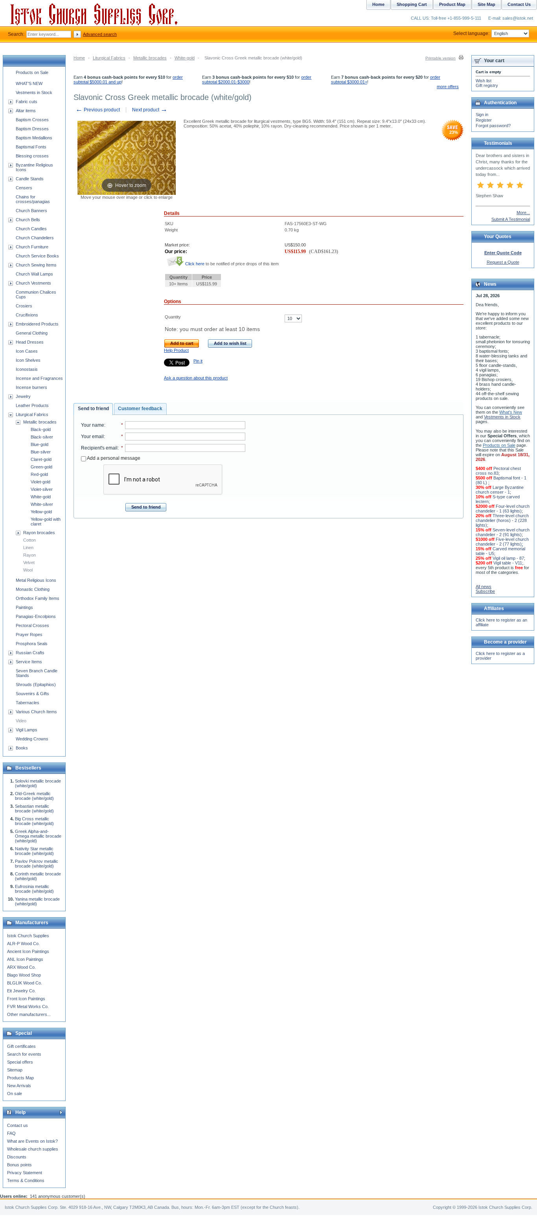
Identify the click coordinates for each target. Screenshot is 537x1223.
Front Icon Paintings (26, 998)
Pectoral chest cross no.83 (498, 471)
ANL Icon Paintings (25, 959)
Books (22, 748)
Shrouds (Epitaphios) (36, 684)
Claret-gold (41, 459)
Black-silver (42, 437)
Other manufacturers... (29, 1014)
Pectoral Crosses (32, 625)
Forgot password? (493, 125)
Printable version (440, 58)
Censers (24, 187)
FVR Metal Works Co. (28, 1006)
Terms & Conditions (25, 1180)
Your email (92, 436)
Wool (28, 570)
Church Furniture (32, 246)
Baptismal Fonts (31, 146)
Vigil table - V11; (508, 563)
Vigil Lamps (26, 729)
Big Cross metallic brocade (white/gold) (34, 821)
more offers (448, 86)
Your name (92, 425)
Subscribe (485, 591)
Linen (28, 547)
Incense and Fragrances (39, 378)
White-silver (42, 504)
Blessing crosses (32, 156)
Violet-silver (42, 489)
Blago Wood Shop (24, 975)
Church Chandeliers (35, 237)
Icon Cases (27, 351)
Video (21, 720)
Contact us (17, 1125)
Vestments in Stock (34, 92)
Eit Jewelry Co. (21, 990)
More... (523, 212)
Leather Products (32, 405)
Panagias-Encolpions (36, 616)
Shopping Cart (412, 4)
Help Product (176, 350)
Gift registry (487, 85)
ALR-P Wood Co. (23, 943)
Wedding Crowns (32, 738)
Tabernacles (27, 702)
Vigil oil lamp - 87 (508, 558)
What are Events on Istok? (32, 1141)
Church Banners (31, 210)
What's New (510, 412)
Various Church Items (36, 711)
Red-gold (39, 474)
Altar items (26, 110)
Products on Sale (32, 72)
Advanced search (100, 34)
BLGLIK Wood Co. (24, 983)
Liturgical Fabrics (109, 58)
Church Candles (31, 228)
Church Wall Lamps (34, 274)
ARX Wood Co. (21, 967)
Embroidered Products (37, 324)
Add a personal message (113, 458)
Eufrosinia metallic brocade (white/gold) (34, 889)
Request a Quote (503, 262)
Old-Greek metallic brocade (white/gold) (34, 796)
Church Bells (28, 219)
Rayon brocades (39, 532)
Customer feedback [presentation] (140, 408)
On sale (14, 1093)
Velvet (29, 562)
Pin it (197, 361)
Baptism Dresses (32, 128)
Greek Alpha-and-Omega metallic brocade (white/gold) (38, 836)
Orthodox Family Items (37, 598)
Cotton (29, 540)
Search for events (24, 1054)
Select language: (471, 33)
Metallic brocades (150, 58)
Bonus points (19, 1164)
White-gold (185, 58)
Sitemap (14, 1070)
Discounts (16, 1157)
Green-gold (41, 466)
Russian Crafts (30, 652)
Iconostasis (27, 369)
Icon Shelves (28, 360)
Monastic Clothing (33, 589)
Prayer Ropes (29, 634)
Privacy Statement (24, 1172)
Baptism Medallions (34, 137)
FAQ (11, 1133)
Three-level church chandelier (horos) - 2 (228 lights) (502, 520)
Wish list (483, 80)
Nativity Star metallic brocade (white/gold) (34, 851)
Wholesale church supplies (32, 1149)
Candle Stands (30, 178)
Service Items (29, 661)
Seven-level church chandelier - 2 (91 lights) (503, 532)
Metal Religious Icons (36, 580)
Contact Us (519, 4)
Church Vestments (33, 283)
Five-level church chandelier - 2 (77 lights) (502, 541)
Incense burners (31, 387)
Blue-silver (41, 452)
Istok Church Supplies (28, 935)
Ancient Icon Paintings (28, 951)
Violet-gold (40, 481)
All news (483, 586)
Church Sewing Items (36, 265)
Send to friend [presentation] (93, 408)
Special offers (20, 1062)
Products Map (20, 1077)
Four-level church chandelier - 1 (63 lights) (503, 508)
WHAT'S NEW (29, 83)
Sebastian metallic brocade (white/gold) (34, 808)
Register (484, 120)
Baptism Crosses (32, 119)
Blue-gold (39, 444)
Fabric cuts (26, 101)
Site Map (486, 4)
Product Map (452, 4)
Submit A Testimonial (510, 219)
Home (79, 58)
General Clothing (32, 333)
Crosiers (24, 305)
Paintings (24, 607)
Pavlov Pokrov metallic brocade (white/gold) (36, 863)
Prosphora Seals (32, 643)
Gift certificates (21, 1046)
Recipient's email (99, 448)
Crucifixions (27, 315)
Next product (149, 110)
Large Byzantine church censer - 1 (500, 489)
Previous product (97, 110)
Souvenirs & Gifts (32, 693)
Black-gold (41, 429)
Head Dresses (30, 342)
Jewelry (23, 396)
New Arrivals (19, 1085)
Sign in (482, 114)
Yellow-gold (41, 511)
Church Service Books (37, 255)
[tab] (93, 409)
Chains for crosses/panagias (33, 199)
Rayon (29, 555)
